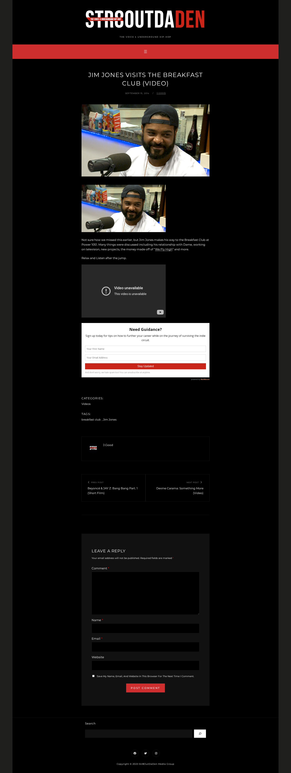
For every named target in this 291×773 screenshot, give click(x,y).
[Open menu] (145, 51)
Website (98, 657)
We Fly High (163, 249)
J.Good (161, 93)
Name (97, 620)
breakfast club (91, 419)
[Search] (200, 734)
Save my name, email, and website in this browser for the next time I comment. (145, 676)
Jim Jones (110, 419)
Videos (86, 404)
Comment (100, 568)
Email (97, 639)
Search (90, 723)
